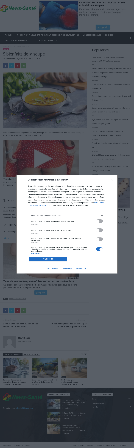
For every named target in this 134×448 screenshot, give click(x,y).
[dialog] (67, 224)
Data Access (67, 268)
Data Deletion (52, 268)
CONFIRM (48, 259)
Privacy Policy (82, 268)
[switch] (99, 221)
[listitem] (67, 215)
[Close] (112, 180)
